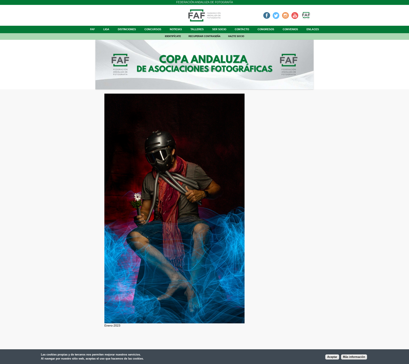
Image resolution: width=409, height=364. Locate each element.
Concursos (152, 29)
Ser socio (219, 29)
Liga (106, 29)
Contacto (242, 29)
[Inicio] (204, 20)
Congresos (266, 29)
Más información (354, 356)
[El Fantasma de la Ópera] (174, 321)
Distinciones (127, 29)
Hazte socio (236, 36)
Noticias (176, 29)
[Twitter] (276, 15)
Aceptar (332, 356)
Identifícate (173, 36)
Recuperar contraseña (204, 36)
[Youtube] (294, 15)
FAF (92, 29)
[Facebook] (266, 15)
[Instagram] (285, 15)
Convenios (290, 29)
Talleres (197, 29)
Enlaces (313, 29)
